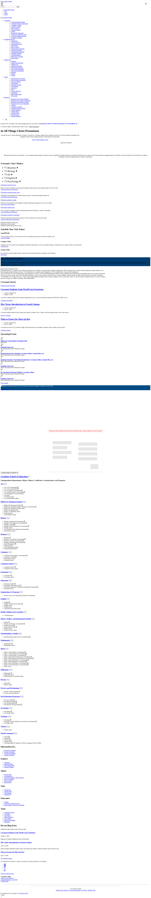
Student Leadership (16, 66)
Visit (5, 11)
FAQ (12, 89)
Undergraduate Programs (18, 22)
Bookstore (7, 822)
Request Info (14, 58)
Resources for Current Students (19, 99)
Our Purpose (14, 86)
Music (3, 649)
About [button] (6, 77)
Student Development (17, 63)
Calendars (7, 762)
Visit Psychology (5, 219)
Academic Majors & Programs (9, 472)
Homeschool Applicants (17, 49)
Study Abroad (15, 28)
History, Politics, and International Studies (16, 619)
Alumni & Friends (9, 755)
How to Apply (15, 47)
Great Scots (7, 815)
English (4, 599)
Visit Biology (4, 197)
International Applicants (17, 52)
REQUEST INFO (9, 10)
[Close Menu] (2, 5)
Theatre (4, 726)
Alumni (13, 105)
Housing (13, 72)
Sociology (4, 716)
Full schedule (4, 389)
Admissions (14, 41)
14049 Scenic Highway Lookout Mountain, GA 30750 (9, 878)
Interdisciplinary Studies (10, 633)
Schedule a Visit (43, 139)
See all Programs (13, 189)
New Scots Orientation (17, 69)
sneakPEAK (7, 794)
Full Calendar (4, 383)
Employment (7, 774)
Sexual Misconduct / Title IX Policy (14, 777)
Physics (3, 680)
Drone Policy (8, 782)
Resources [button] (7, 97)
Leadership (14, 92)
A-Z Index (7, 814)
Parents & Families (9, 752)
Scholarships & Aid (16, 44)
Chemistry (5, 552)
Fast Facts (14, 88)
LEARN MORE (5, 238)
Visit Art (3, 204)
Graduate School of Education (19, 23)
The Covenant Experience (18, 80)
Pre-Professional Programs (10, 696)
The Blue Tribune (5, 330)
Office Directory (8, 817)
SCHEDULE (4, 246)
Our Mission (14, 83)
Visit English (4, 212)
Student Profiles (8, 764)
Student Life (14, 64)
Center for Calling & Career (19, 34)
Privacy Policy (8, 781)
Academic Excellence (7, 300)
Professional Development (8, 285)
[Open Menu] (2, 3)
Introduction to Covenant (18, 78)
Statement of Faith (16, 85)
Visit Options (7, 793)
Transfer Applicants (16, 50)
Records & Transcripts (17, 33)
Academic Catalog (16, 25)
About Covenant (15, 81)
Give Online (7, 819)
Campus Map (15, 111)
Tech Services (15, 114)
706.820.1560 (4, 881)
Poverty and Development (10, 688)
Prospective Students (10, 750)
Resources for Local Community (20, 103)
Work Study (14, 45)
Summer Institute (16, 30)
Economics (5, 572)
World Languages (7, 733)
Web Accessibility (9, 779)
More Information (34, 126)
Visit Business (4, 189)
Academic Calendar (16, 38)
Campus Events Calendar (18, 108)
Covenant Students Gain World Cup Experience (22, 289)
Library (13, 31)
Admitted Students (16, 53)
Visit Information (16, 55)
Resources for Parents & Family (20, 102)
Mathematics (5, 640)
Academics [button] (7, 20)
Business (4, 534)
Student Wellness (16, 116)
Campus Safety (15, 113)
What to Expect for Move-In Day (15, 319)
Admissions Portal (9, 812)
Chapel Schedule (16, 110)
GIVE (6, 14)
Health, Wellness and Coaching (12, 612)
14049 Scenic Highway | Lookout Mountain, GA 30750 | (72, 890)
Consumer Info (8, 776)
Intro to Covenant (5, 315)
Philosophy (5, 670)
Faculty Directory (16, 91)
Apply (6, 13)
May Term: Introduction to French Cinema (20, 304)
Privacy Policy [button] (24, 893)
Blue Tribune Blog (16, 94)
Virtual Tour (7, 790)
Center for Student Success (18, 36)
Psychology (5, 708)
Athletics (13, 61)
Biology (4, 518)
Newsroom (14, 96)
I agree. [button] (3, 895)
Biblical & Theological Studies (12, 502)
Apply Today (35, 139)
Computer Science (7, 564)
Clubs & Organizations (17, 70)
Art (2, 484)
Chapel (13, 75)
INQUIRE (4, 254)
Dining (13, 74)
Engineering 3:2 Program (10, 592)
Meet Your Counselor (17, 56)
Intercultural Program (17, 67)
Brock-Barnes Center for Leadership (14, 805)
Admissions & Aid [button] (9, 39)
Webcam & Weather (9, 820)
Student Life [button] (7, 60)
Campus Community (10, 753)
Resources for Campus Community (21, 100)
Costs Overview (15, 42)
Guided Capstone (16, 27)
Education (5, 580)
